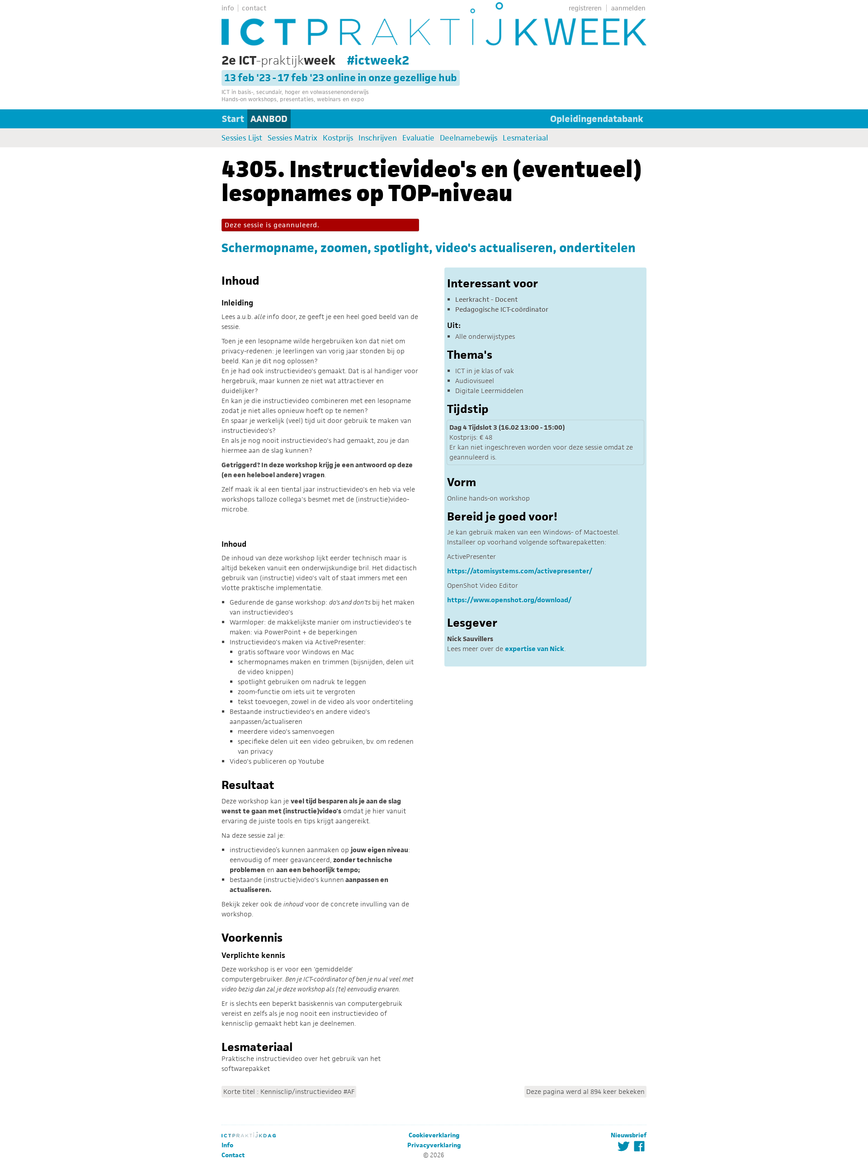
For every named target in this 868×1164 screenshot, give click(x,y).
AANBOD (269, 119)
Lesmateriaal (525, 138)
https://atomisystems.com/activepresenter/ (519, 571)
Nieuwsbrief (628, 1135)
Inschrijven (378, 138)
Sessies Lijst (242, 138)
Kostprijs (338, 138)
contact (254, 8)
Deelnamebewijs (468, 138)
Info (227, 1145)
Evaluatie (418, 138)
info (228, 8)
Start (233, 119)
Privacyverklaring (434, 1145)
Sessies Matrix (292, 138)
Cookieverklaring (434, 1135)
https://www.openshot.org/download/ (509, 600)
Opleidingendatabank (596, 119)
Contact (233, 1155)
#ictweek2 (378, 60)
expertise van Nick (534, 648)
